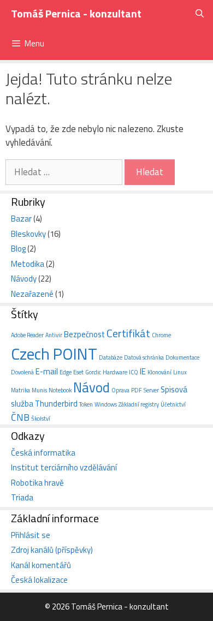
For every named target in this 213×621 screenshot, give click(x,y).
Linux (180, 372)
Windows (105, 404)
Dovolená (22, 372)
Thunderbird (56, 403)
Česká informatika (43, 452)
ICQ (133, 372)
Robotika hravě (37, 482)
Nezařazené (32, 294)
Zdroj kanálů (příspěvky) (52, 550)
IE (143, 371)
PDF (136, 390)
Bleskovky (28, 234)
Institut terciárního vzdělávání (64, 467)
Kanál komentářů (41, 565)
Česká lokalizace (39, 580)
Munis (39, 390)
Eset (78, 372)
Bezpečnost (84, 334)
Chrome (161, 335)
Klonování (159, 372)
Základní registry (139, 404)
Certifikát (128, 333)
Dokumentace (182, 357)
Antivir (53, 335)
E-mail (47, 371)
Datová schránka (144, 357)
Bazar (21, 218)
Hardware (115, 372)
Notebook (60, 390)
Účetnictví (173, 404)
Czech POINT (54, 354)
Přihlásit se (30, 535)
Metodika (27, 264)
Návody (24, 278)
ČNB (20, 417)
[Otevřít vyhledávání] (199, 13)
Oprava (120, 390)
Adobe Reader (27, 335)
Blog (18, 248)
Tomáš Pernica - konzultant (76, 13)
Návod (91, 387)
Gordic (93, 372)
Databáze (110, 357)
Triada (22, 497)
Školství (40, 418)
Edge (66, 372)
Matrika (20, 390)
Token (86, 404)
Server (151, 390)
